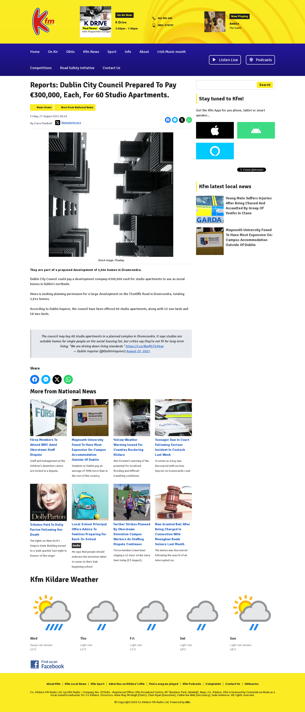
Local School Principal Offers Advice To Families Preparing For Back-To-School (89, 531)
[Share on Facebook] (168, 120)
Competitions (41, 68)
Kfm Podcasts (192, 684)
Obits (70, 51)
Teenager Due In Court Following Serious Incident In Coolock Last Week (172, 447)
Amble (234, 24)
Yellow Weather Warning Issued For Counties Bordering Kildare (128, 447)
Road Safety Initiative (77, 68)
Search (264, 85)
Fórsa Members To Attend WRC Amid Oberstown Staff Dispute (43, 447)
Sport (111, 51)
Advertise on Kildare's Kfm (127, 684)
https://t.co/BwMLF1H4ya (144, 346)
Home (35, 51)
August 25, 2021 (138, 351)
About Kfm (53, 684)
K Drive (121, 22)
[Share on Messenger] (175, 120)
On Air (53, 51)
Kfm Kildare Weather (64, 579)
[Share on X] (182, 120)
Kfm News (91, 51)
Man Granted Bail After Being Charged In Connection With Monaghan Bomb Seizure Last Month (172, 534)
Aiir (187, 702)
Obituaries (251, 684)
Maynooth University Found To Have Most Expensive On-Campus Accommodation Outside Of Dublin (89, 450)
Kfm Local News (75, 684)
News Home (44, 107)
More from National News (77, 107)
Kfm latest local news (225, 186)
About (144, 51)
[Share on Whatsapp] (189, 120)
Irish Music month (171, 51)
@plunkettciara (71, 122)
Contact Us (111, 68)
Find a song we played (163, 684)
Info (128, 51)
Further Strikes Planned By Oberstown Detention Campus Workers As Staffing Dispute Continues (131, 534)
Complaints (213, 684)
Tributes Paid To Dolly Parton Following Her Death (46, 530)
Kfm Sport (97, 684)
